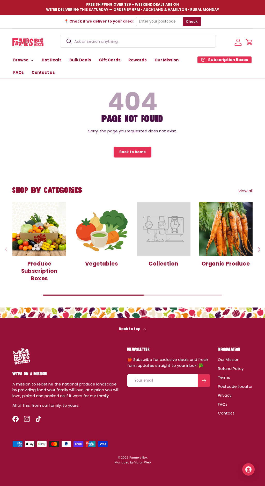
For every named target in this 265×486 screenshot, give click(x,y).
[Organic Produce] (226, 229)
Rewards (137, 60)
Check (192, 21)
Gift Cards (110, 60)
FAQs (18, 72)
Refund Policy (231, 368)
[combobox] (138, 41)
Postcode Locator (235, 386)
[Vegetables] (101, 229)
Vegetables (101, 263)
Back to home (132, 151)
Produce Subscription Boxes (39, 271)
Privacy (224, 395)
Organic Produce (226, 263)
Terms (224, 377)
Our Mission (166, 60)
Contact (226, 413)
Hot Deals (52, 60)
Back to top (130, 328)
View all (245, 191)
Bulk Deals (80, 60)
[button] (249, 42)
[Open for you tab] (248, 469)
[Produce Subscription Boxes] (39, 229)
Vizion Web (142, 462)
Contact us (43, 72)
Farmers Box (138, 457)
